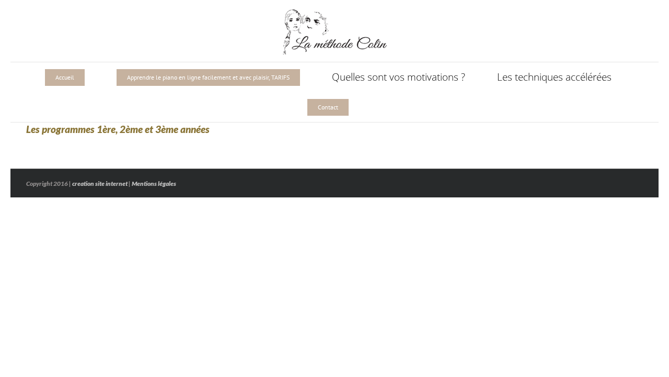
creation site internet (100, 183)
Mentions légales (154, 183)
